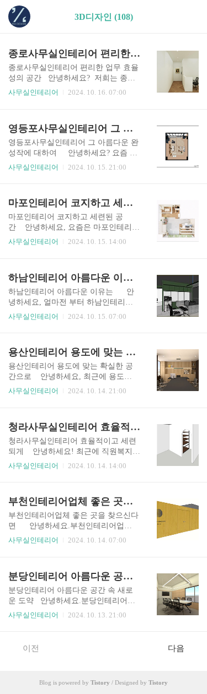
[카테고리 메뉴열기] (188, 16)
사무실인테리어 (33, 92)
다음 (176, 648)
